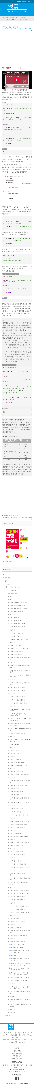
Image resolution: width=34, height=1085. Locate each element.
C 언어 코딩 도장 (12, 593)
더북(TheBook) (17, 1058)
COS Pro (8, 1015)
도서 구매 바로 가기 (8, 562)
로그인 (30, 1)
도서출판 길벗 (17, 1056)
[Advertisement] (17, 48)
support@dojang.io (20, 1071)
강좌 (6, 581)
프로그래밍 (9, 584)
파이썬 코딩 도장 (12, 590)
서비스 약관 (17, 1051)
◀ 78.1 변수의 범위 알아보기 (10, 27)
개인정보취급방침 (17, 1053)
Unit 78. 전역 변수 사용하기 (9, 19)
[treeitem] (17, 575)
